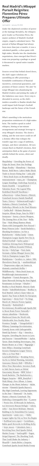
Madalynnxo (7, 259)
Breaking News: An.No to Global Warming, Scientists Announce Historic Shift (18, 360)
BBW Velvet (26, 372)
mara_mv (21, 179)
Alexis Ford (18, 299)
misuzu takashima (9, 314)
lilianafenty (21, 167)
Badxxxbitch (18, 305)
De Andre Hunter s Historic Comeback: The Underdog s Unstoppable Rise (17, 396)
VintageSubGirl (26, 323)
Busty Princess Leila (10, 228)
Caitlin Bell (8, 210)
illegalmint (6, 277)
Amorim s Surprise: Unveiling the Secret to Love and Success (18, 335)
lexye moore (9, 427)
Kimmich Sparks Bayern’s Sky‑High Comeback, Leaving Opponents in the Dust (19, 390)
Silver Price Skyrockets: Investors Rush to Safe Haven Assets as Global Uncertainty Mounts (19, 369)
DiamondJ (18, 393)
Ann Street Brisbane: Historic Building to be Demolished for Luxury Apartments (18, 412)
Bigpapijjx (29, 344)
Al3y (20, 332)
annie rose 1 (19, 415)
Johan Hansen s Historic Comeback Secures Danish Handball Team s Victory (19, 198)
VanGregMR (22, 433)
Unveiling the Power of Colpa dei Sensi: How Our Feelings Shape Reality (18, 164)
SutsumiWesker (20, 338)
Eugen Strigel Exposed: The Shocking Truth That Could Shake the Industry (18, 436)
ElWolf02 (28, 363)
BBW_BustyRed (24, 378)
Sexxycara (6, 216)
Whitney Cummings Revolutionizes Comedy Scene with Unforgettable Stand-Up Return (17, 329)
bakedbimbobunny (18, 289)
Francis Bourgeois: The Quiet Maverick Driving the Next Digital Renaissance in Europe (19, 280)
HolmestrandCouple (25, 201)
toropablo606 (23, 186)
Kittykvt (26, 283)
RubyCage (15, 250)
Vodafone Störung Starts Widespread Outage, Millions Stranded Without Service (18, 247)
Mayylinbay (7, 161)
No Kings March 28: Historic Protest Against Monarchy (17, 302)
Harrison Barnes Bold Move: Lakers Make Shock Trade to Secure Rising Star (19, 170)
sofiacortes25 (7, 195)
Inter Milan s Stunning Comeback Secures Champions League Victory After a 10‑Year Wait (17, 351)
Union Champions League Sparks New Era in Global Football (18, 237)
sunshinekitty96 (29, 262)
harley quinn (22, 241)
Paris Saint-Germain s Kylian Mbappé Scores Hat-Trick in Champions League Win (18, 253)
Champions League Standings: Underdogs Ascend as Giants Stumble (19, 182)
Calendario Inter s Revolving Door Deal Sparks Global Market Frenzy (17, 430)
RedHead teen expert (13, 421)
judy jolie (31, 173)
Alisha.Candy (20, 234)
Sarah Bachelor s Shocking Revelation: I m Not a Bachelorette (19, 231)
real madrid (6, 25)
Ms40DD (5, 442)
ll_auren (32, 399)
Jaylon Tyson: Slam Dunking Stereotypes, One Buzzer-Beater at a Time (19, 341)
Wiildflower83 (8, 271)
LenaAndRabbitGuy (10, 357)
